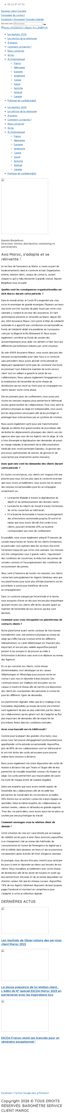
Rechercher (7, 24)
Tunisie (17, 80)
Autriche (18, 88)
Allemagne (19, 68)
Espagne (18, 72)
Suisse (17, 84)
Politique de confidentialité (22, 101)
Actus (11, 55)
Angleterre (19, 76)
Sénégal (18, 92)
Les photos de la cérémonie (22, 39)
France (17, 63)
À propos (12, 43)
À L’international (16, 59)
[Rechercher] (44, 24)
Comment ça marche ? (20, 47)
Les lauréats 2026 (17, 34)
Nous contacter (16, 51)
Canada (18, 97)
